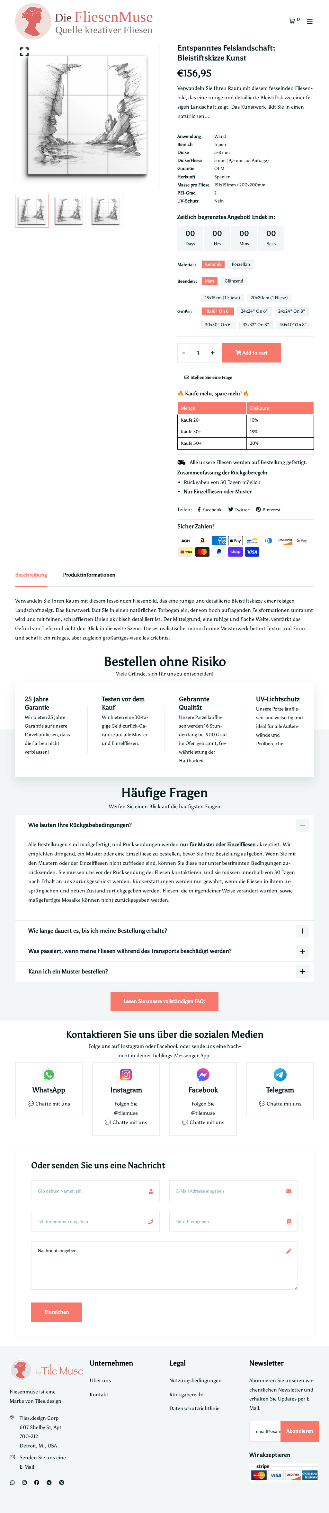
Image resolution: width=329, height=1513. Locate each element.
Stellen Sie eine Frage (211, 377)
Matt (209, 281)
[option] (87, 115)
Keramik (213, 264)
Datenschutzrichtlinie (194, 1408)
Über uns (100, 1380)
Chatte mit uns (52, 1104)
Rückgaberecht (186, 1395)
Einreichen (56, 1312)
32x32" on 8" (256, 324)
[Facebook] (36, 1483)
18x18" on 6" (218, 311)
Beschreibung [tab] (31, 575)
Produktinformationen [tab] (89, 575)
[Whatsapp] (12, 1483)
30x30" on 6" (219, 324)
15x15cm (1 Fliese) (222, 297)
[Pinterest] (61, 1483)
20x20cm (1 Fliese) (269, 297)
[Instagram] (24, 1483)
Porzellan (241, 264)
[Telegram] (49, 1483)
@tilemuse (126, 1113)
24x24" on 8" (291, 311)
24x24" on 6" (254, 311)
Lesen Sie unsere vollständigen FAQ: (164, 1001)
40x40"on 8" (293, 324)
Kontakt (99, 1395)
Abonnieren (300, 1431)
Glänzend (234, 281)
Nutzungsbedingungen (195, 1380)
